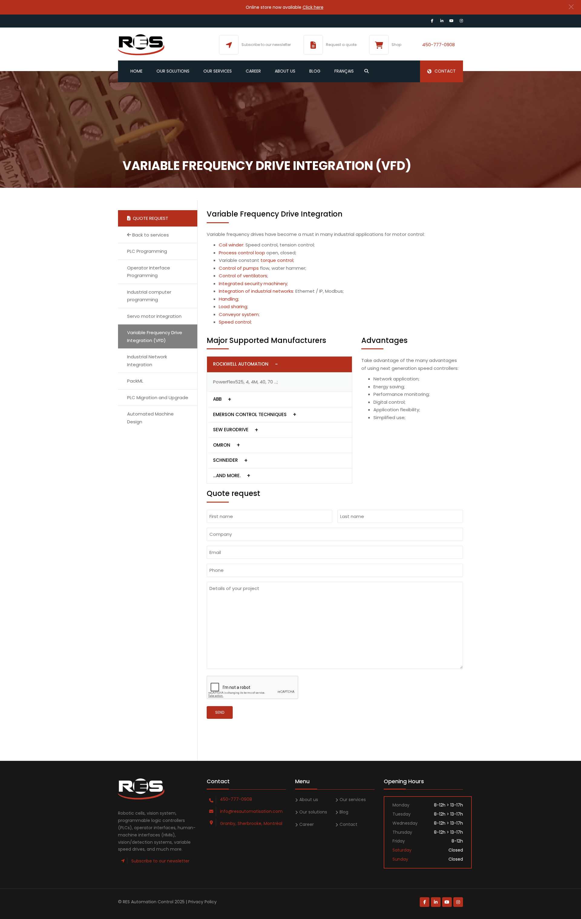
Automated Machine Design (150, 418)
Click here (313, 7)
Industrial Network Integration (147, 361)
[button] (571, 7)
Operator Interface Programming (148, 272)
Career (253, 71)
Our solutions (172, 71)
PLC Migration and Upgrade (157, 397)
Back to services (150, 235)
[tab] (279, 364)
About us (285, 71)
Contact (445, 71)
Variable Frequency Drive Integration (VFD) (154, 336)
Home (136, 71)
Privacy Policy (202, 902)
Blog (314, 71)
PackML (135, 381)
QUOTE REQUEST (149, 218)
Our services (217, 71)
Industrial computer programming (149, 296)
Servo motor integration (154, 316)
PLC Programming (147, 251)
